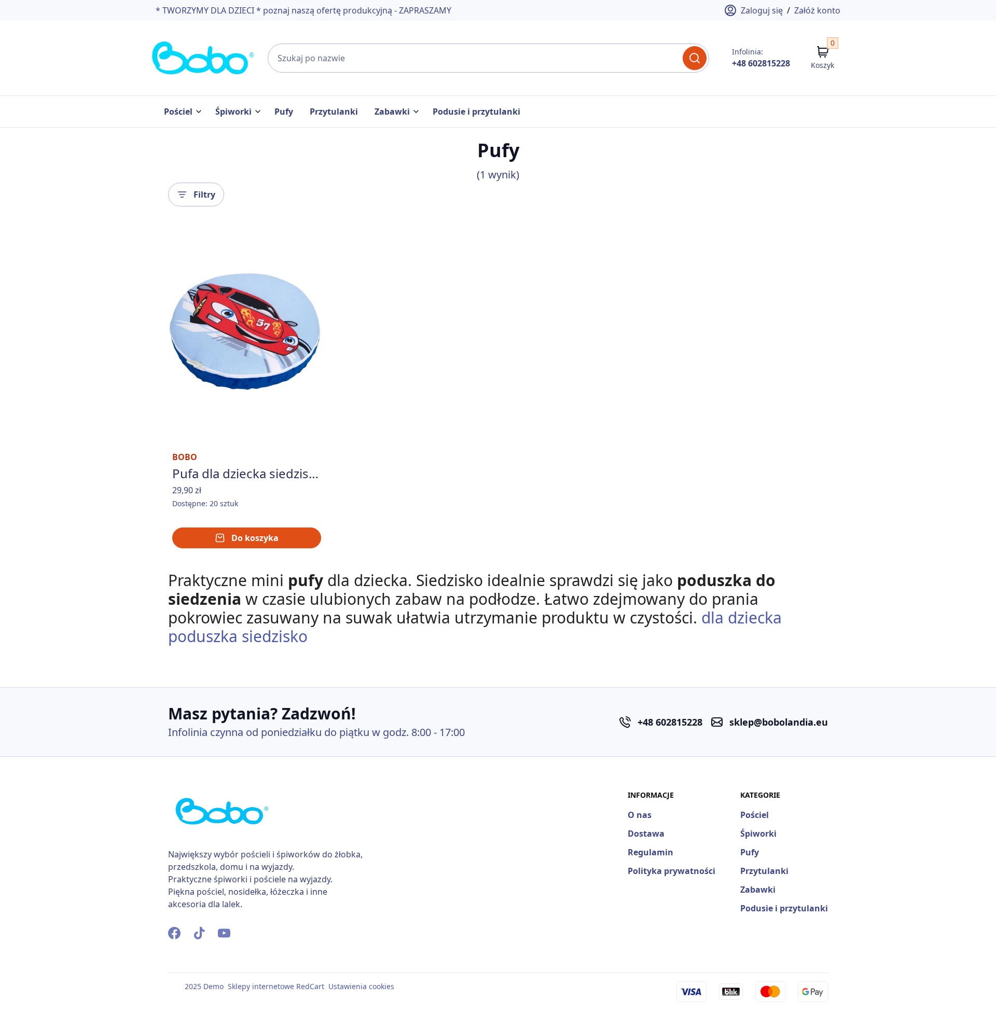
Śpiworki (233, 111)
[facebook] (174, 933)
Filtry (204, 194)
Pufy (283, 111)
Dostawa (646, 833)
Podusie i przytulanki (476, 111)
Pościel (178, 111)
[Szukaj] (695, 58)
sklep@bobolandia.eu (778, 722)
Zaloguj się (762, 10)
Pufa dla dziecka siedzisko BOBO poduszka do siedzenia (246, 473)
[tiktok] (199, 933)
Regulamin (650, 852)
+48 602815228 (761, 63)
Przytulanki (334, 111)
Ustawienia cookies (361, 986)
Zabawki (392, 111)
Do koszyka (255, 538)
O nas (640, 815)
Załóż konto (817, 10)
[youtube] (224, 933)
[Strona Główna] (203, 58)
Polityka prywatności (671, 871)
